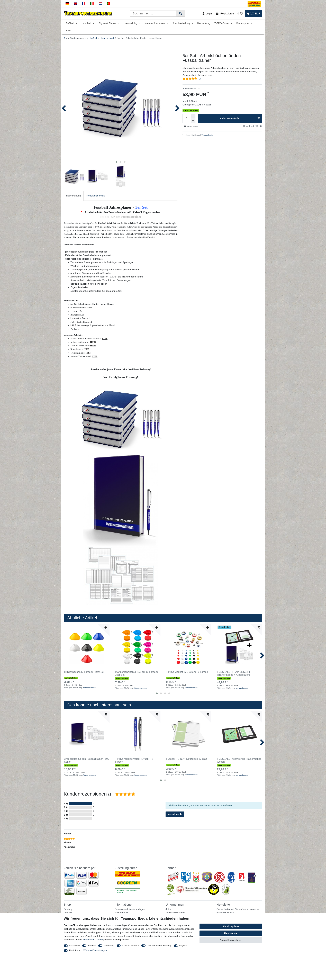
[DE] (67, 3)
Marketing (109, 945)
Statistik (91, 945)
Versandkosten (207, 135)
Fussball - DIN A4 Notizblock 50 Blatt (186, 758)
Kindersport (242, 23)
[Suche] (180, 13)
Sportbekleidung (181, 23)
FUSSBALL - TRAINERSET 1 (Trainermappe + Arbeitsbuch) (233, 673)
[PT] (108, 3)
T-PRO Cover (222, 23)
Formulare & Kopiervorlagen (130, 909)
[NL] (100, 3)
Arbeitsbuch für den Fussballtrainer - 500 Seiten (86, 760)
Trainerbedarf (107, 38)
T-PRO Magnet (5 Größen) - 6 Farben (187, 672)
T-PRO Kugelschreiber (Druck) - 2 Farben (134, 760)
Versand (68, 912)
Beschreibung (73, 195)
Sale (68, 30)
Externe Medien (130, 945)
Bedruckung (203, 23)
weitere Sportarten (155, 23)
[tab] (74, 196)
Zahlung (68, 909)
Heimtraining (131, 23)
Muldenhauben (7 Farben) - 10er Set (84, 672)
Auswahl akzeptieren (231, 940)
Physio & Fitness (107, 23)
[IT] (91, 3)
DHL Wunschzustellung (159, 945)
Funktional (74, 950)
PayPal (183, 945)
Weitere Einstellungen (95, 950)
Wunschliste (192, 126)
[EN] (75, 3)
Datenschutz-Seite (93, 939)
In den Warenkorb (229, 118)
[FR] (83, 3)
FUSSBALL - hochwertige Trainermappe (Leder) (239, 760)
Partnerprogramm (175, 912)
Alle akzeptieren (231, 926)
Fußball (70, 23)
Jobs (168, 909)
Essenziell (74, 945)
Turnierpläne (121, 912)
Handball (87, 23)
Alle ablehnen (231, 933)
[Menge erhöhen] (193, 116)
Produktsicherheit (95, 195)
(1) (199, 78)
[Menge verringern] (193, 120)
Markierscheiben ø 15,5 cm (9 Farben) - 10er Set (137, 673)
